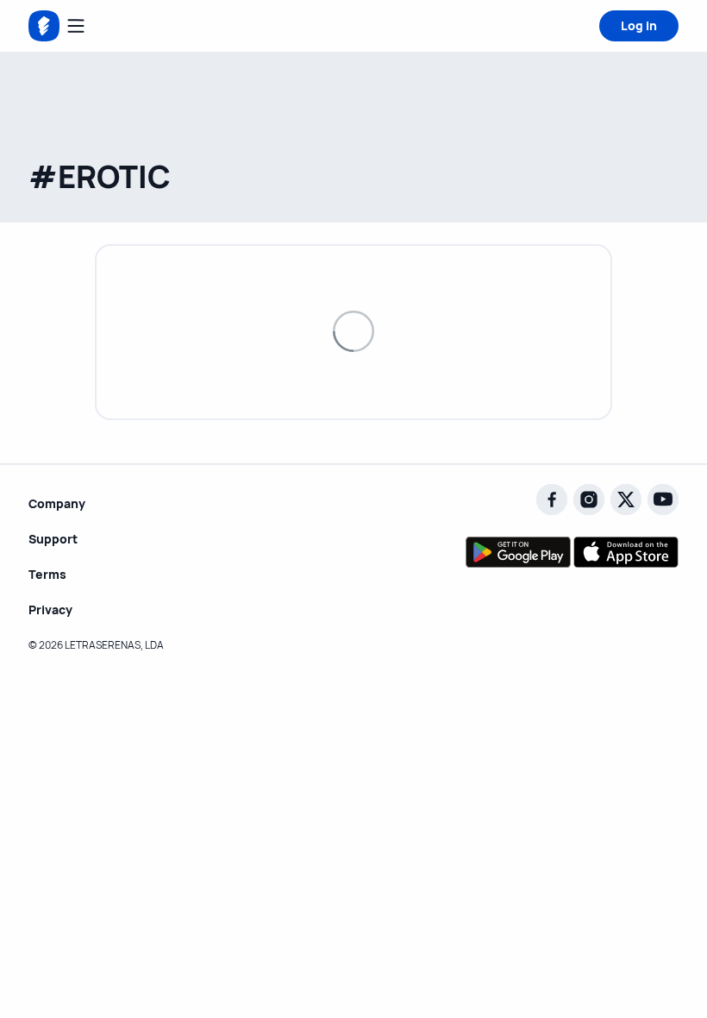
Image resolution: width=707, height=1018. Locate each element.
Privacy (50, 609)
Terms (47, 574)
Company (56, 503)
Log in (639, 25)
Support (53, 539)
